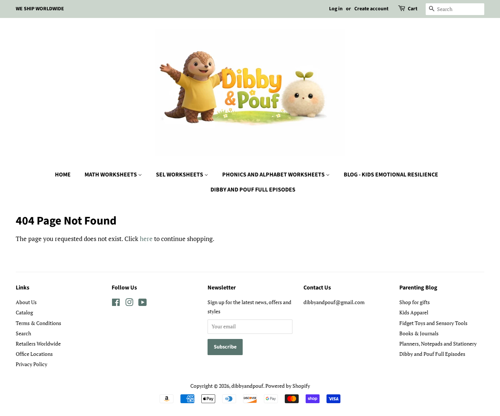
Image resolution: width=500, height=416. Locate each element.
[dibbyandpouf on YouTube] (142, 303)
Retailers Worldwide (38, 343)
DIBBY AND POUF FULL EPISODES (252, 190)
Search (23, 333)
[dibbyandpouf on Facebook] (116, 303)
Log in (336, 8)
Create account (371, 8)
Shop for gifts (414, 302)
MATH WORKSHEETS (111, 175)
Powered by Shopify (287, 385)
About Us (26, 302)
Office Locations (34, 353)
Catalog (24, 312)
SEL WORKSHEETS (180, 175)
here (146, 238)
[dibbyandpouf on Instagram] (129, 303)
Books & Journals (419, 333)
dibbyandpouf (247, 385)
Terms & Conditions (38, 323)
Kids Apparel (413, 312)
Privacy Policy (31, 364)
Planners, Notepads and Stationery (438, 343)
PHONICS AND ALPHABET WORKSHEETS (274, 175)
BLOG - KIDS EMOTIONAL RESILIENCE (391, 175)
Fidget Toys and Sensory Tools (433, 323)
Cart (412, 8)
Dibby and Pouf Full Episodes (432, 353)
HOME (63, 175)
